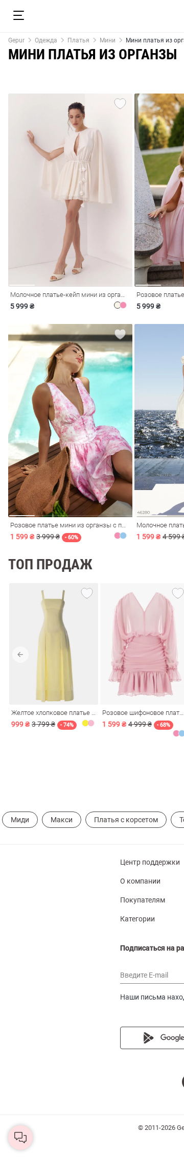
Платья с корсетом (126, 820)
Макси (62, 820)
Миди (20, 820)
